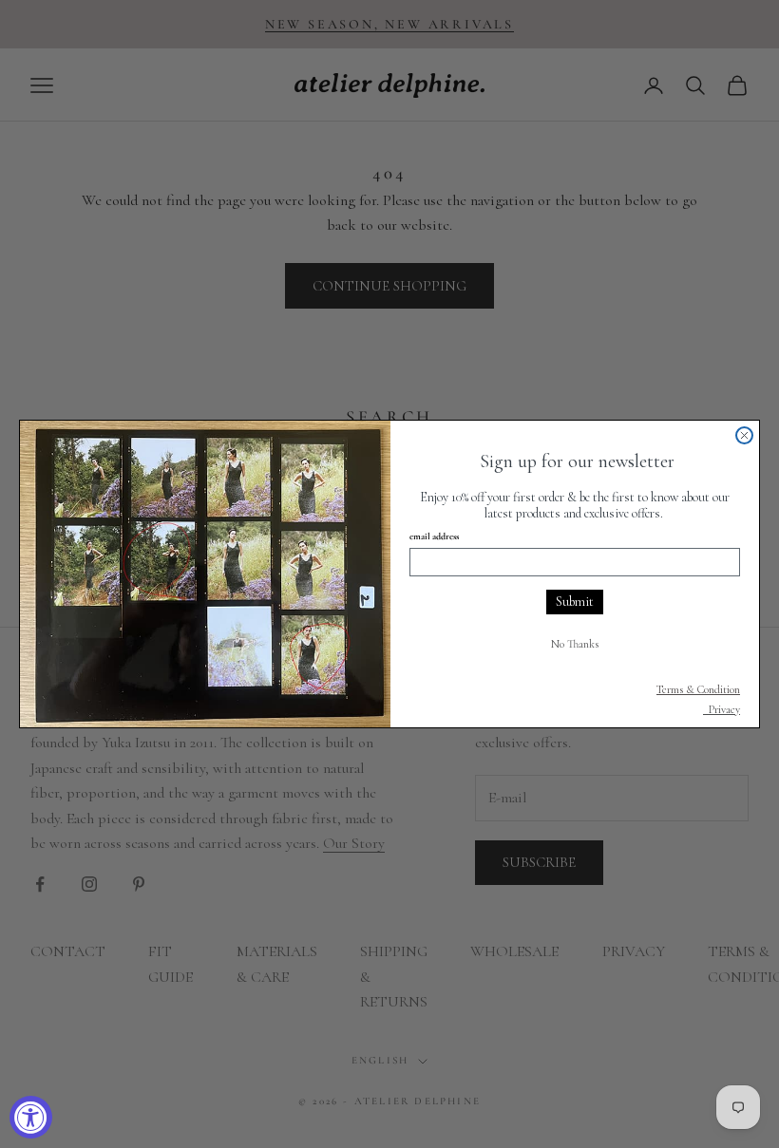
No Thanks (574, 643)
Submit (575, 601)
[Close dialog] (744, 435)
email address (434, 536)
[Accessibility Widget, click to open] (31, 1117)
